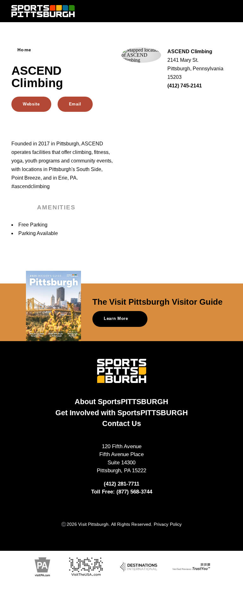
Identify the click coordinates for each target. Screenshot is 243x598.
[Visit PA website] (42, 567)
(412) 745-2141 (184, 85)
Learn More (116, 318)
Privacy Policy (168, 524)
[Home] (43, 11)
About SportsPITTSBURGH (121, 402)
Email (75, 104)
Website (31, 104)
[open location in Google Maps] (141, 54)
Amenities (56, 207)
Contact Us (121, 423)
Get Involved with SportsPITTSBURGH (121, 413)
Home (24, 50)
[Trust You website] (191, 566)
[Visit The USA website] (86, 566)
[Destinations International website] (139, 567)
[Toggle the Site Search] (214, 11)
